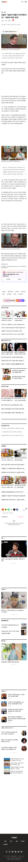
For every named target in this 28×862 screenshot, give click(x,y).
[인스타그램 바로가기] (15, 852)
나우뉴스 (3, 691)
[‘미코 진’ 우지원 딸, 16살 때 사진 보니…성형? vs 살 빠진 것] (24, 733)
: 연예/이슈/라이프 (6, 728)
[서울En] (4, 2)
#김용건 (3, 291)
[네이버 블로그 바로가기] (21, 852)
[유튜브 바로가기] (12, 852)
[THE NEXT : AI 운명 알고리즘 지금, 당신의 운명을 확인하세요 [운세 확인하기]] (14, 300)
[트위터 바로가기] (9, 852)
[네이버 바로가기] (18, 852)
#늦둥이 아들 (10, 291)
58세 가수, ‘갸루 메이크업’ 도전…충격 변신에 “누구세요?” (15, 167)
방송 (5, 12)
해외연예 (3, 641)
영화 (17, 841)
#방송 (15, 294)
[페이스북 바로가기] (6, 852)
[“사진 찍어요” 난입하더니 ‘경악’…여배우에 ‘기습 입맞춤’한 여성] (24, 748)
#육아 (3, 294)
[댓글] (12, 20)
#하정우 (16, 291)
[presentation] (11, 563)
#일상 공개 (21, 294)
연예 (2, 12)
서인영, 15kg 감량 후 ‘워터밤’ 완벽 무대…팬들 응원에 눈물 (15, 169)
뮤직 (11, 841)
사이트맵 (19, 856)
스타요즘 (3, 589)
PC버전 (23, 856)
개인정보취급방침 (14, 856)
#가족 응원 (9, 294)
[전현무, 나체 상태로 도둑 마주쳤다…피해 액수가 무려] (24, 740)
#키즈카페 (23, 291)
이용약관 (8, 856)
